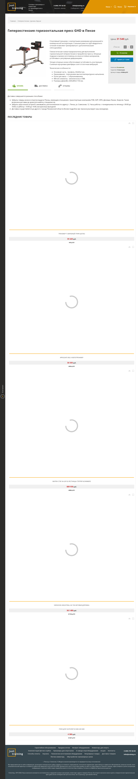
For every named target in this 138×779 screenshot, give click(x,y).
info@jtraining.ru (78, 6)
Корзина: (132, 6)
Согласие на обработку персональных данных (97, 768)
